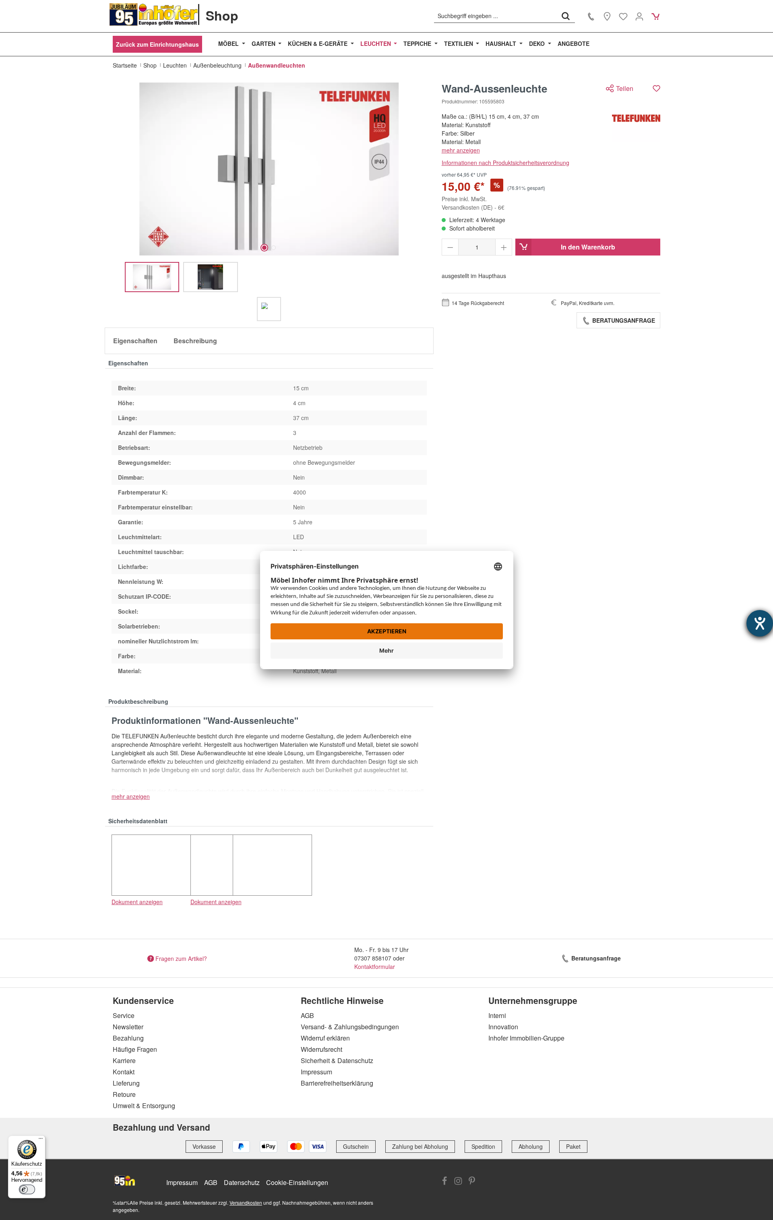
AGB (307, 1015)
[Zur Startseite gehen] (154, 14)
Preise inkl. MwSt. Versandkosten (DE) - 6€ (473, 203)
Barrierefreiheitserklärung (337, 1083)
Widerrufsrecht (321, 1049)
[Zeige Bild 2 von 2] (273, 247)
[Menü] (40, 1140)
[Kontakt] (591, 16)
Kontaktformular (374, 966)
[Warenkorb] (655, 16)
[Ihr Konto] (639, 16)
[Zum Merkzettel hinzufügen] (656, 88)
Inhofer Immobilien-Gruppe (526, 1038)
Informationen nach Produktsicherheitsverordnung (505, 163)
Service (123, 1015)
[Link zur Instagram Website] (458, 1182)
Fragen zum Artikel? (181, 958)
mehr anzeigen (461, 150)
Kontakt (123, 1071)
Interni (497, 1015)
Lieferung (126, 1083)
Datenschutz (242, 1182)
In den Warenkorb (588, 246)
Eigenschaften (135, 340)
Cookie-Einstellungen (297, 1182)
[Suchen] (565, 16)
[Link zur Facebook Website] (444, 1182)
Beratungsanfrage (623, 320)
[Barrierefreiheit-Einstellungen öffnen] (759, 623)
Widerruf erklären (325, 1038)
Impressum (316, 1071)
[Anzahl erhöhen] (504, 247)
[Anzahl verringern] (450, 247)
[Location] (607, 16)
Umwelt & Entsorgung (144, 1105)
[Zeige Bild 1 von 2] (264, 247)
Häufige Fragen (135, 1049)
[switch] (27, 1189)
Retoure (124, 1094)
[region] (269, 201)
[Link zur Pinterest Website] (471, 1182)
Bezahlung (128, 1038)
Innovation (503, 1026)
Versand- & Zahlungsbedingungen (350, 1026)
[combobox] (495, 16)
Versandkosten (245, 1202)
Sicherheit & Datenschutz (337, 1060)
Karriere (124, 1060)
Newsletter (128, 1026)
